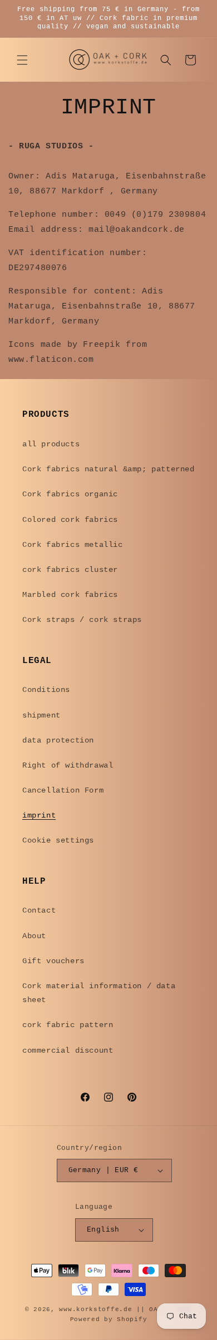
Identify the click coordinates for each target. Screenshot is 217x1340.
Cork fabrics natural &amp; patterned (108, 469)
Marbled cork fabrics (70, 594)
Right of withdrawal (67, 765)
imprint (39, 815)
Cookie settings (58, 840)
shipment (41, 715)
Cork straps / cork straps (82, 619)
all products (51, 444)
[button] (22, 60)
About (34, 935)
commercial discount (67, 1050)
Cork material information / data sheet (98, 993)
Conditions (46, 689)
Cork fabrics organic (70, 494)
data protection (58, 740)
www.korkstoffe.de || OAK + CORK (125, 1309)
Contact (39, 910)
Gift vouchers (53, 961)
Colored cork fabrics (70, 519)
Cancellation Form (62, 790)
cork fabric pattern (67, 1024)
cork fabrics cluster (70, 569)
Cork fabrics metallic (72, 544)
